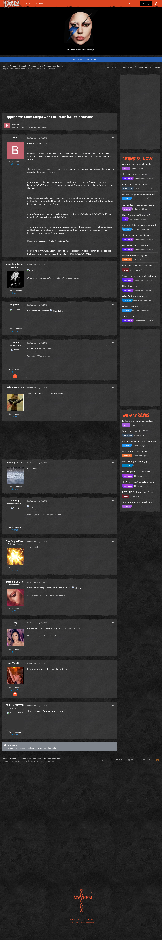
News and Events (141, 208)
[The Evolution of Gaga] (81, 31)
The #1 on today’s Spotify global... (138, 234)
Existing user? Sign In (126, 3)
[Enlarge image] (31, 269)
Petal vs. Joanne (130, 306)
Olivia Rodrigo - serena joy (134, 295)
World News (138, 168)
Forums (26, 3)
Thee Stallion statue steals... (135, 174)
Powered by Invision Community (81, 922)
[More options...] (112, 137)
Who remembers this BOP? (135, 184)
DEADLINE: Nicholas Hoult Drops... (138, 265)
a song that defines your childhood (139, 224)
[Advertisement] (59, 91)
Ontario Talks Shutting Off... (135, 255)
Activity (39, 3)
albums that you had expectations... (139, 194)
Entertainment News (37, 127)
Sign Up (146, 3)
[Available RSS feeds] (157, 759)
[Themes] (155, 3)
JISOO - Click (128, 316)
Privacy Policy (74, 919)
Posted (37, 137)
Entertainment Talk (144, 188)
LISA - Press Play (130, 285)
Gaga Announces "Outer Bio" (136, 214)
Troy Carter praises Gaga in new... (138, 204)
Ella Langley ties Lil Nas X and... (137, 245)
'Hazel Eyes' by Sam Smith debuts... (139, 275)
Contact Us (88, 919)
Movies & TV (137, 269)
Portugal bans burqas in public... (137, 163)
